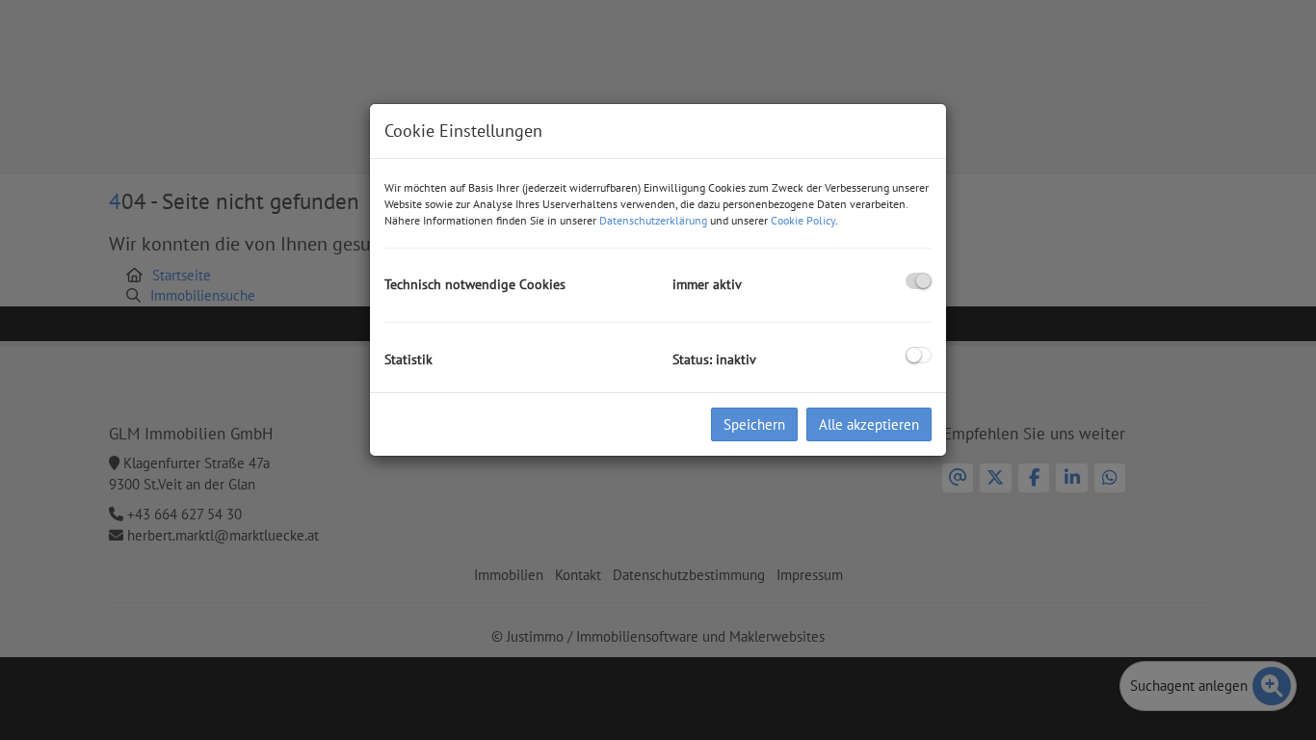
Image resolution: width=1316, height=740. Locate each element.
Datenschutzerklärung (653, 220)
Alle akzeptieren (869, 424)
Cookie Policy (803, 220)
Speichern (754, 424)
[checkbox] (919, 281)
